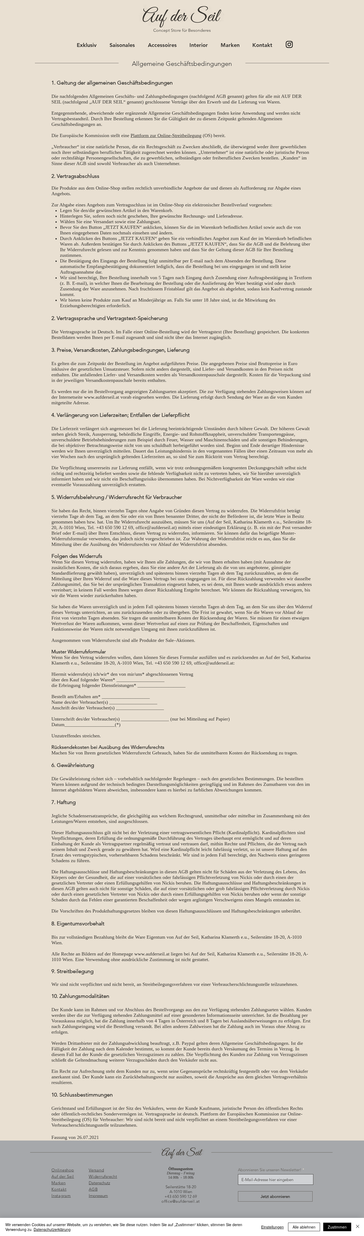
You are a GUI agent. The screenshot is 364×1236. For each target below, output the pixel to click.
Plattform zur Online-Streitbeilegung (166, 135)
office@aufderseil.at (155, 527)
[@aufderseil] (289, 44)
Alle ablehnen (304, 1227)
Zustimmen (337, 1227)
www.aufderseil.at (101, 397)
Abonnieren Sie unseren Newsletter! (269, 1170)
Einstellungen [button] (272, 1227)
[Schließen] (357, 1227)
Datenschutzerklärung (52, 1229)
